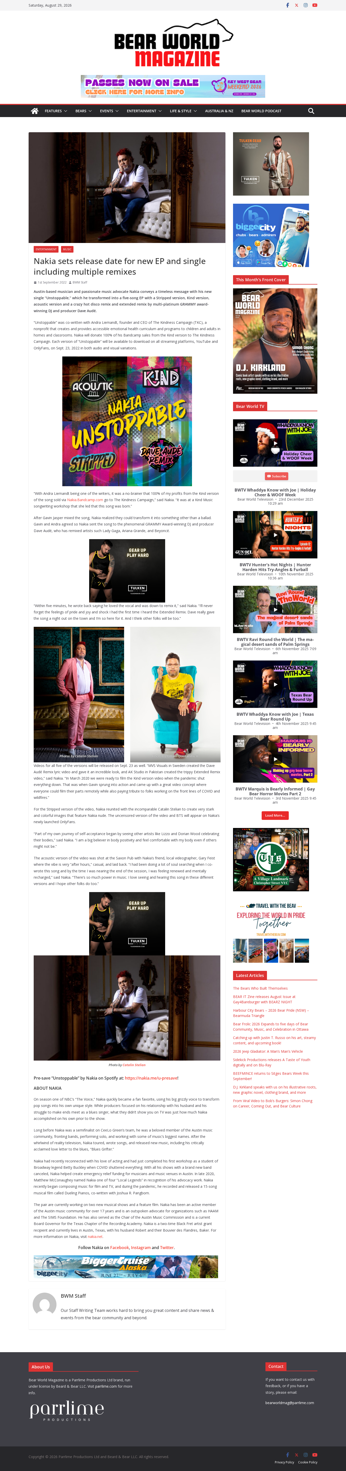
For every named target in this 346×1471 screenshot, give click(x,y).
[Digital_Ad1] (235, 830)
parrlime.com (106, 1386)
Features (53, 110)
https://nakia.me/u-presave (151, 1078)
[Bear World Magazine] (35, 111)
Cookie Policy (307, 1462)
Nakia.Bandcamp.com (85, 499)
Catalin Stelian (86, 756)
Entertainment (141, 110)
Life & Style (180, 110)
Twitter (167, 1247)
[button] (64, 111)
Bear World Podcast (261, 110)
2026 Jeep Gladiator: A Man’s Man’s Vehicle (268, 1051)
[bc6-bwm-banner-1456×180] (208, 1259)
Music (67, 249)
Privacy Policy (284, 1462)
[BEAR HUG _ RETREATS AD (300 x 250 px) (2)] (242, 902)
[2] (209, 895)
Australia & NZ (219, 110)
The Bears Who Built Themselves (260, 988)
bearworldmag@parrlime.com (289, 1402)
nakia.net (95, 1236)
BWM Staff (80, 282)
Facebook (119, 1247)
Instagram (141, 1247)
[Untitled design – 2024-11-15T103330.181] (235, 206)
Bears (80, 110)
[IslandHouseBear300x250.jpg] (202, 542)
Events (106, 110)
